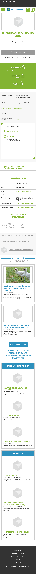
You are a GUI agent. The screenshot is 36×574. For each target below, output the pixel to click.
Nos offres (18, 562)
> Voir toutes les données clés (11, 108)
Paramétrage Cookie (18, 553)
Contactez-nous (18, 550)
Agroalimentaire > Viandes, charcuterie (23, 96)
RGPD (18, 559)
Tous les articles (18, 344)
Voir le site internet (13, 131)
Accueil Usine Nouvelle (9, 1)
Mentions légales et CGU (18, 556)
